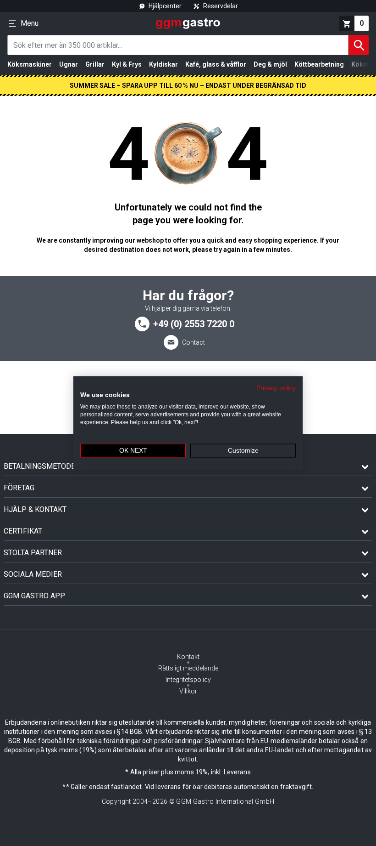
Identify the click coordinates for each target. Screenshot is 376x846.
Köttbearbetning (319, 64)
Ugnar (68, 64)
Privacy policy (276, 387)
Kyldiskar (163, 64)
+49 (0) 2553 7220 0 (193, 323)
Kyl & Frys (127, 64)
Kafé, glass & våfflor (215, 64)
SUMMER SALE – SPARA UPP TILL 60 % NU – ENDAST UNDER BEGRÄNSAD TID (188, 85)
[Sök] (358, 45)
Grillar (95, 64)
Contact (193, 342)
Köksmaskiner (29, 64)
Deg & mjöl (270, 64)
